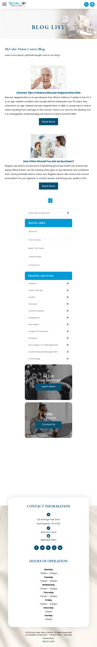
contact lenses (36, 310)
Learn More (48, 386)
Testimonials (35, 256)
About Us (33, 231)
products (33, 338)
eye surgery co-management (43, 344)
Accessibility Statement (36, 634)
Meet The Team (36, 248)
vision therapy (36, 290)
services (33, 303)
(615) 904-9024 (49, 532)
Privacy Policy (55, 634)
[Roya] (48, 641)
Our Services (35, 239)
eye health (34, 324)
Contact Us (34, 265)
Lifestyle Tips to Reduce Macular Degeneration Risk (48, 92)
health (32, 297)
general (32, 283)
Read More (48, 121)
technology (34, 358)
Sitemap (68, 634)
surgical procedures (38, 331)
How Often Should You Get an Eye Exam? (48, 161)
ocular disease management (43, 351)
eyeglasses (34, 317)
